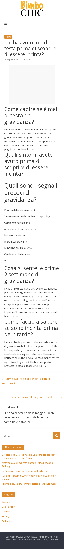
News (8, 37)
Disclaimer (7, 511)
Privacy (5, 516)
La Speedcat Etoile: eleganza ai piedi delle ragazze (27, 470)
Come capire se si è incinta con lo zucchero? (26, 381)
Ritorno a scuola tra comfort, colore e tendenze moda (29, 483)
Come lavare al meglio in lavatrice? (37, 397)
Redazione (7, 521)
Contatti (6, 501)
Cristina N (27, 59)
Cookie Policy (8, 506)
